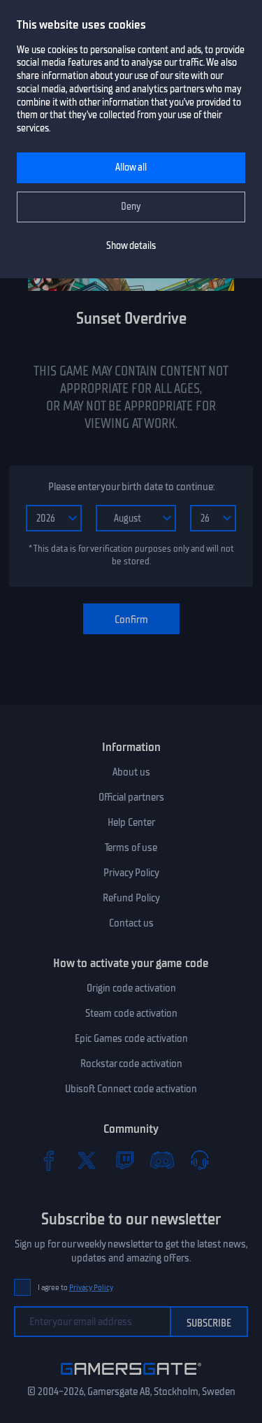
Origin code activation (131, 988)
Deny (131, 206)
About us (131, 772)
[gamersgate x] (86, 1160)
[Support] (200, 1160)
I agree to (75, 1287)
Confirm (131, 620)
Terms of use (131, 847)
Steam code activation (131, 1013)
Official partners (131, 797)
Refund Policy (131, 898)
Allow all (131, 167)
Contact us (131, 923)
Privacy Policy (131, 873)
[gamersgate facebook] (49, 1160)
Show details (131, 245)
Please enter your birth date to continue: (131, 487)
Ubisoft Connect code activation (131, 1089)
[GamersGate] (131, 1378)
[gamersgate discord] (162, 1160)
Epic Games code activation (131, 1038)
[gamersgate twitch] (124, 1160)
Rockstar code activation (131, 1064)
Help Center (131, 822)
